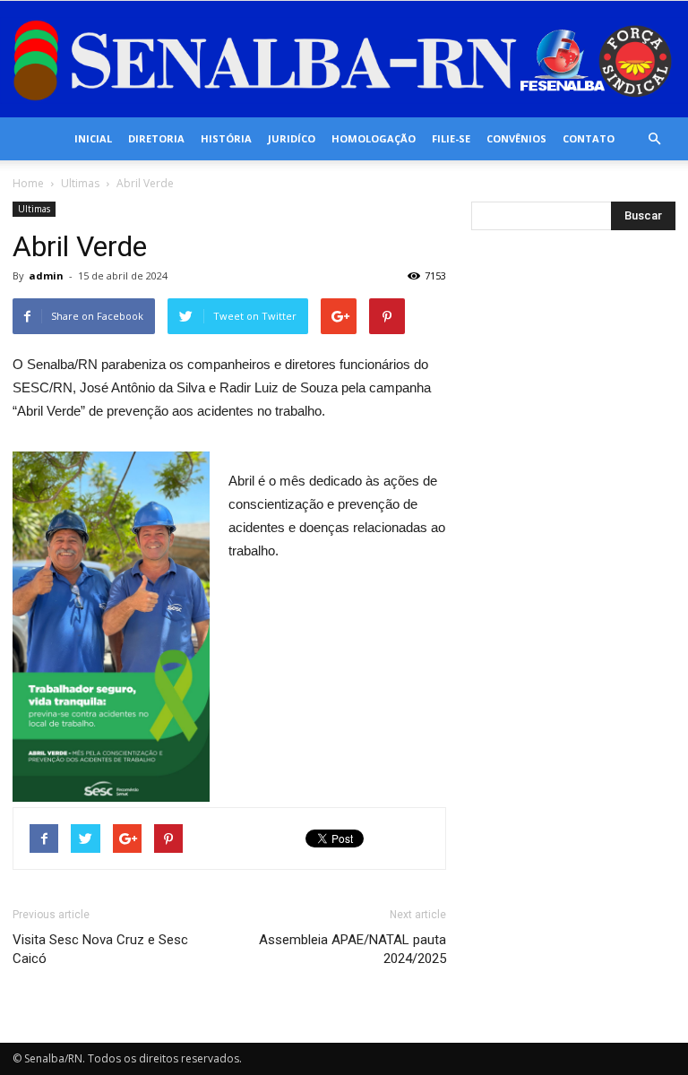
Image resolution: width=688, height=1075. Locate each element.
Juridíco (291, 138)
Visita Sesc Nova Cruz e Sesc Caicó (100, 949)
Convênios (516, 138)
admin (46, 275)
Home (28, 183)
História (226, 138)
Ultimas (80, 183)
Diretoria (156, 138)
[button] (653, 138)
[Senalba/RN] (344, 60)
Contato (589, 138)
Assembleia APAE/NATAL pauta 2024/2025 (352, 949)
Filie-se (451, 138)
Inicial (93, 138)
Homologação (373, 138)
